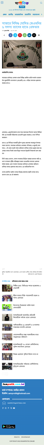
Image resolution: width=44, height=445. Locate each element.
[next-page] (6, 374)
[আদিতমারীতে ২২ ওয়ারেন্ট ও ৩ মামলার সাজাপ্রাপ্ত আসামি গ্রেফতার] (7, 327)
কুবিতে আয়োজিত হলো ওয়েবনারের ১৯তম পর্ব (12, 273)
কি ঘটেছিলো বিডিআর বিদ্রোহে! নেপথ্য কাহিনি (22, 10)
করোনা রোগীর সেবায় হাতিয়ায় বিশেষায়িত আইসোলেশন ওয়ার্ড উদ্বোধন (32, 273)
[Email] (34, 35)
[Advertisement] (22, 109)
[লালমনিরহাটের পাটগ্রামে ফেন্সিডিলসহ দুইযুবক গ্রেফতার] (7, 366)
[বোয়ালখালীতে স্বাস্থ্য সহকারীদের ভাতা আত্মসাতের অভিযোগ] (7, 337)
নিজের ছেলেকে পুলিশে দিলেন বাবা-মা (25, 354)
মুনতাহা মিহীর (6, 30)
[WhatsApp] (25, 35)
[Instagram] (6, 408)
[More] (39, 35)
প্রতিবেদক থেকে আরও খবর (20, 281)
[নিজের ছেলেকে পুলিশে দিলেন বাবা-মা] (7, 356)
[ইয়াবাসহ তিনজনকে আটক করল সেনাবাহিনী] (7, 307)
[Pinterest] (20, 35)
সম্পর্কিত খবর (6, 281)
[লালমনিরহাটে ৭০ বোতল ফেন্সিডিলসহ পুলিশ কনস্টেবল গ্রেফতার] (7, 346)
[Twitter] (15, 35)
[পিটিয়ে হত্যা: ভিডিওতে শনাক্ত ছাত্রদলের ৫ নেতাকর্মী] (7, 288)
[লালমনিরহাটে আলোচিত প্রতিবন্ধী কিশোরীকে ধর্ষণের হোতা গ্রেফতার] (7, 317)
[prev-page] (3, 374)
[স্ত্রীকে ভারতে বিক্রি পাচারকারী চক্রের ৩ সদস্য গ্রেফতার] (7, 297)
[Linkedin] (29, 35)
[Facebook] (10, 35)
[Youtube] (14, 408)
